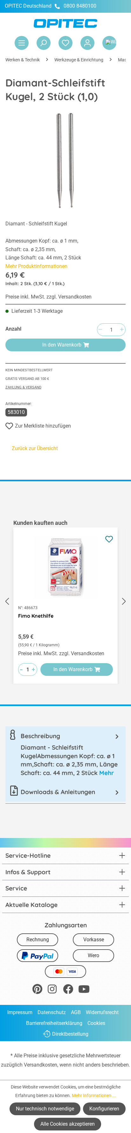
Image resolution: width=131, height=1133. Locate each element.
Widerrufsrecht (102, 1012)
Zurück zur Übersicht (35, 448)
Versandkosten (40, 1065)
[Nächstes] (124, 601)
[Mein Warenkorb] (109, 43)
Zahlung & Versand (23, 387)
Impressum (19, 1012)
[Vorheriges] (7, 601)
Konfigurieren (104, 1109)
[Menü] (22, 43)
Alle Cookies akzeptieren (67, 1124)
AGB (76, 1012)
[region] (65, 601)
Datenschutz (52, 1012)
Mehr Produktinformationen (36, 266)
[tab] (65, 754)
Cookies (96, 1023)
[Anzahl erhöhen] (122, 330)
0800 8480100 (80, 6)
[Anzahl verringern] (100, 330)
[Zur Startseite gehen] (65, 23)
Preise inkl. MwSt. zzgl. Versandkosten (48, 297)
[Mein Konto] (87, 43)
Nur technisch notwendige (45, 1109)
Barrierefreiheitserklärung (54, 1023)
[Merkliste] (65, 43)
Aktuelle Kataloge (31, 905)
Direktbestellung (70, 1034)
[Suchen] (44, 43)
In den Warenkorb (61, 345)
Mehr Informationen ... (94, 1095)
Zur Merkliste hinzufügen (43, 426)
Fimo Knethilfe (35, 616)
